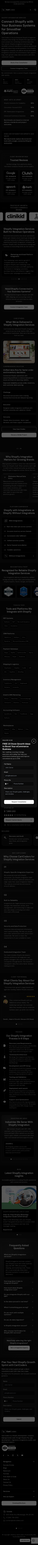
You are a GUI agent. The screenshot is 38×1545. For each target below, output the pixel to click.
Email (6, 772)
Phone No (7, 780)
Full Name (7, 764)
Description (8, 788)
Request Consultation (19, 802)
